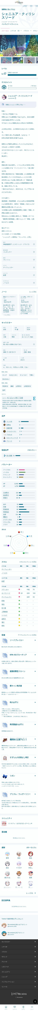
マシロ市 (9, 421)
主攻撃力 (6, 492)
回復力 (5, 498)
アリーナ (9, 441)
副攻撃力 (6, 495)
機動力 (5, 517)
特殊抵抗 (6, 512)
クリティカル (7, 519)
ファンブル (6, 522)
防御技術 (6, 509)
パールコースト (11, 431)
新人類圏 (9, 455)
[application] (19, 543)
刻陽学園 (9, 428)
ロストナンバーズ (12, 438)
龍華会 (8, 425)
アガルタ (9, 434)
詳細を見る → (32, 450)
